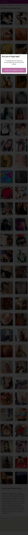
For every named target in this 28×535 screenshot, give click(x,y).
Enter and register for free (14, 70)
